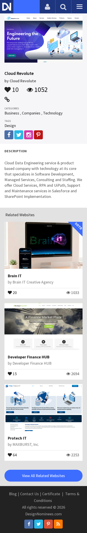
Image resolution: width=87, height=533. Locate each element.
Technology (52, 113)
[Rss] (58, 524)
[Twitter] (38, 524)
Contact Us (29, 493)
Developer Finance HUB (29, 357)
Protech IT (17, 438)
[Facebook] (28, 524)
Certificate (51, 493)
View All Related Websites (43, 475)
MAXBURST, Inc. (25, 444)
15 (14, 373)
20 (14, 292)
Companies (31, 113)
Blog (13, 493)
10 (15, 87)
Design (10, 125)
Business (11, 113)
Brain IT (15, 275)
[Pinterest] (48, 524)
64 (14, 454)
